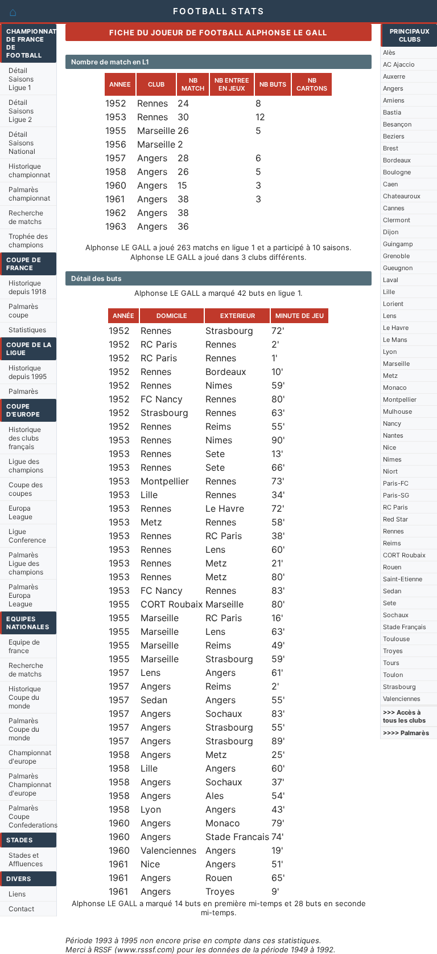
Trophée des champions (28, 240)
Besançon (397, 124)
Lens (390, 316)
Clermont (396, 220)
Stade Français (404, 627)
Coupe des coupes (26, 489)
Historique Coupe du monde (25, 697)
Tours (391, 663)
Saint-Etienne (402, 579)
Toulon (393, 675)
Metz (390, 376)
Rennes (393, 531)
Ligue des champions (26, 465)
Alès (389, 52)
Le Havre (396, 328)
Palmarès (23, 391)
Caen (390, 184)
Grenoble (396, 256)
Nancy (392, 423)
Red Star (395, 519)
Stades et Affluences (26, 859)
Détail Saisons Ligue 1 (21, 79)
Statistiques (27, 329)
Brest (390, 148)
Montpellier (400, 399)
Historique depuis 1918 (27, 287)
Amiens (394, 100)
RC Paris (395, 507)
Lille (389, 292)
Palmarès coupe (23, 310)
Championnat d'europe (30, 756)
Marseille (396, 364)
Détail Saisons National (22, 143)
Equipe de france (24, 646)
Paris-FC (396, 483)
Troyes (393, 651)
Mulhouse (397, 411)
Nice (389, 447)
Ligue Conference (27, 535)
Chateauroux (401, 196)
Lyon (390, 352)
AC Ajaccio (399, 64)
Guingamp (398, 244)
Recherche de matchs (26, 217)
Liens (17, 894)
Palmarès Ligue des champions (26, 563)
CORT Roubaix (404, 555)
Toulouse (396, 639)
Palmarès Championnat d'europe (30, 784)
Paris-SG (396, 495)
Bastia (392, 112)
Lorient (393, 304)
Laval (390, 280)
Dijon (390, 232)
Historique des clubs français (25, 438)
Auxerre (394, 76)
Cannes (394, 208)
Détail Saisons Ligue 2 (21, 111)
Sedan (392, 591)
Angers (393, 88)
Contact (21, 908)
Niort (390, 471)
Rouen (392, 567)
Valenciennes (401, 699)
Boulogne (397, 172)
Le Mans (395, 340)
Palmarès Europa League (23, 595)
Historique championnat (29, 170)
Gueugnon (398, 268)
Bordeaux (397, 160)
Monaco (395, 388)
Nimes (392, 459)
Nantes (393, 435)
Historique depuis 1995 (28, 372)
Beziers (394, 136)
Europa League (20, 512)
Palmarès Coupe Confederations (32, 816)
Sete (389, 603)
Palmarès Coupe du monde (24, 729)
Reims (392, 543)
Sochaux (396, 615)
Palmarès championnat (29, 193)
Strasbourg (399, 687)
